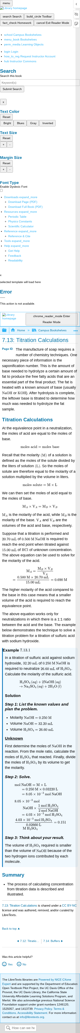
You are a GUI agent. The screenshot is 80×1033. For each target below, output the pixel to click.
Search (8, 1028)
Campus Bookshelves (52, 330)
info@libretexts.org (31, 1017)
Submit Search (12, 89)
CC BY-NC (69, 905)
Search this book (11, 75)
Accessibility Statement (32, 1013)
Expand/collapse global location (75, 329)
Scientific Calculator (21, 226)
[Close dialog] (2, 297)
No (24, 964)
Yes (10, 964)
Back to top (9, 928)
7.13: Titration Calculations (19, 905)
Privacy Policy (43, 1008)
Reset (6, 117)
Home (21, 330)
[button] (14, 255)
